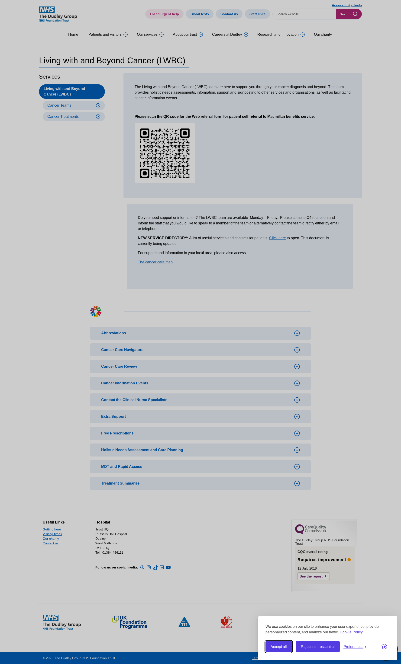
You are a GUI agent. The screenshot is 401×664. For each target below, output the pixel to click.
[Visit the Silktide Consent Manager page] (384, 646)
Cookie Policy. (351, 632)
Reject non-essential (318, 646)
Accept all (279, 646)
